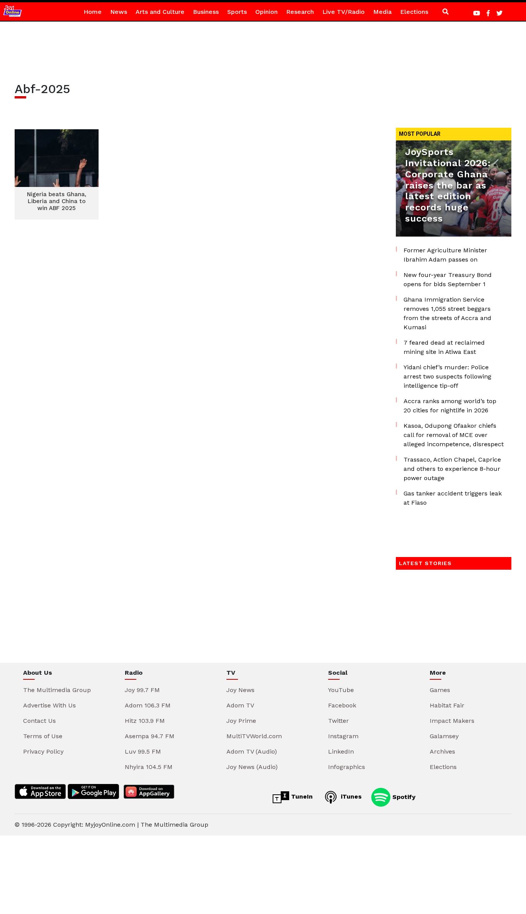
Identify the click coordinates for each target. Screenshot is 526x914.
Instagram (343, 736)
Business (206, 11)
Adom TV (240, 705)
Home (93, 11)
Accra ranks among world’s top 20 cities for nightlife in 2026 (450, 405)
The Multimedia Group (57, 690)
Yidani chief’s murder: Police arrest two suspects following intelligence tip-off (447, 376)
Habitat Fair (447, 705)
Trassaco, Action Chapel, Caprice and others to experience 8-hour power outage (452, 469)
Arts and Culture (160, 11)
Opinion (266, 11)
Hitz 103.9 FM (145, 720)
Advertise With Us (49, 705)
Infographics (346, 767)
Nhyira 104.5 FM (149, 767)
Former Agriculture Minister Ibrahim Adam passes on (445, 255)
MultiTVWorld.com (254, 736)
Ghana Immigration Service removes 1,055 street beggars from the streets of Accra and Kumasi (447, 313)
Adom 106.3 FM (148, 705)
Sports (237, 11)
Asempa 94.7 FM (149, 736)
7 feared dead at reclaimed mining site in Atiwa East (444, 347)
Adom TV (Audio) (251, 751)
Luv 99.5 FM (143, 751)
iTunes (350, 796)
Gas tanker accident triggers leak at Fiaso (453, 498)
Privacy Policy (43, 751)
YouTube (341, 690)
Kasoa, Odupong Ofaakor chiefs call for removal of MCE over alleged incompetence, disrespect (454, 435)
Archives (442, 751)
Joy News (240, 690)
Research (300, 11)
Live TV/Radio (343, 11)
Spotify (402, 796)
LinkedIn (341, 751)
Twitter (338, 720)
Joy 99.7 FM (142, 690)
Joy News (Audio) (252, 767)
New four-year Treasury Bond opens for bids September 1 (448, 279)
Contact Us (39, 720)
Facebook (342, 705)
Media (382, 11)
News (118, 11)
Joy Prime (241, 720)
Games (440, 690)
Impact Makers (452, 720)
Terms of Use (42, 736)
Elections (414, 11)
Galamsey (444, 736)
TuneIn (301, 796)
